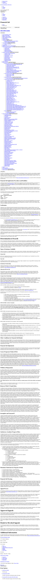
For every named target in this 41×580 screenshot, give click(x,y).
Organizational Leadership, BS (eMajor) (12, 71)
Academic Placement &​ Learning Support (9, 45)
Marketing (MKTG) (7, 146)
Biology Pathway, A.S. (10, 81)
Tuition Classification (7, 43)
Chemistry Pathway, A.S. (10, 83)
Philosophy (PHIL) (7, 151)
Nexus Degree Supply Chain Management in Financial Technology (17, 78)
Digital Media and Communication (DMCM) (11, 126)
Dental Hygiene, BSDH (10, 66)
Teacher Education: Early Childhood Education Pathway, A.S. (16, 106)
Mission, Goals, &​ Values (6, 36)
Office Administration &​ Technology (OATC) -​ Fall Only (13, 149)
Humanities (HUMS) (7, 141)
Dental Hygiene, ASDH (10, 74)
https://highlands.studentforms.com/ (12, 219)
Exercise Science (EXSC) (8, 131)
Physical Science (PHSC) (8, 153)
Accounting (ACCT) (7, 114)
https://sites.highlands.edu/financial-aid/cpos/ (29, 365)
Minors (5, 110)
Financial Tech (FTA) (7, 134)
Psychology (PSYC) (7, 156)
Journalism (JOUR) (7, 143)
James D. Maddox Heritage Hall (7, 547)
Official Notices (4, 38)
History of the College (5, 35)
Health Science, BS (9, 68)
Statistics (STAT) (7, 165)
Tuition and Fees (5, 42)
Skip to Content (4, 1)
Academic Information (6, 52)
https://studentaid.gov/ (11, 183)
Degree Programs (5, 62)
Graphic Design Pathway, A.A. (11, 95)
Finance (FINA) (7, 133)
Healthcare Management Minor (11, 111)
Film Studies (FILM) (7, 132)
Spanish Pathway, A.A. (10, 103)
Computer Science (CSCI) (8, 122)
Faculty (3, 166)
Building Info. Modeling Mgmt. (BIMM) (10, 119)
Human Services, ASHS (10, 75)
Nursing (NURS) (7, 148)
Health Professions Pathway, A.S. (11, 96)
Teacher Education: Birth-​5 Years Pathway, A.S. (14, 105)
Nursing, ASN (8, 76)
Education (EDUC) (7, 128)
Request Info (4, 19)
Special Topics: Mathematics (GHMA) (10, 161)
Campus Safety (6, 48)
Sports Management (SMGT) (9, 164)
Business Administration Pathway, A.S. (12, 82)
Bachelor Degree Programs (8, 63)
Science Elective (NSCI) (8, 157)
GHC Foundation (5, 167)
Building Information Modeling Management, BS (14, 64)
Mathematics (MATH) (7, 147)
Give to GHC (4, 18)
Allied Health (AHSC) (8, 115)
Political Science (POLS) (8, 155)
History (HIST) (6, 139)
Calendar (3, 7)
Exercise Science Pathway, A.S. (11, 90)
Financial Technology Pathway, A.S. (12, 92)
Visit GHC (4, 17)
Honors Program (7, 57)
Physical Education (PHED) (8, 152)
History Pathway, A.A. (10, 97)
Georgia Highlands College (6, 34)
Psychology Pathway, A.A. (10, 100)
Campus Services (7, 49)
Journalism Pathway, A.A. (10, 98)
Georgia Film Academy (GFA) (9, 136)
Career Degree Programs (8, 73)
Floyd (3, 545)
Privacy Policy (16, 563)
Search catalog (2, 27)
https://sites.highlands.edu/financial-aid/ (23, 177)
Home (3, 24)
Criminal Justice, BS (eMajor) (11, 65)
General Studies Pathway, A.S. (11, 93)
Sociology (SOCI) (7, 158)
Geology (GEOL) (7, 135)
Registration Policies (7, 59)
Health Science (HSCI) (8, 137)
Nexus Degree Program (8, 77)
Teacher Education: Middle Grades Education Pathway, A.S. (16, 107)
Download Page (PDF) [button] (6, 573)
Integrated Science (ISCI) (8, 142)
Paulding (3, 549)
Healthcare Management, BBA (11, 69)
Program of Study (7, 58)
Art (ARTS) (6, 116)
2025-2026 (5, 30)
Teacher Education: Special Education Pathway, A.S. (14, 109)
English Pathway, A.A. (10, 89)
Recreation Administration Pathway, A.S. (12, 101)
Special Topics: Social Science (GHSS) (10, 163)
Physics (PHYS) (7, 154)
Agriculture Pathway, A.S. (10, 80)
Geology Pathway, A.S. (10, 94)
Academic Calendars (5, 39)
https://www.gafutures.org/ (29, 290)
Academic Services (7, 47)
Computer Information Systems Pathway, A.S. (13, 85)
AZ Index (4, 2)
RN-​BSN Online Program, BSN (11, 72)
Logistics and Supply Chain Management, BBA (14, 70)
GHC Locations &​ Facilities (6, 37)
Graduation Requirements (8, 56)
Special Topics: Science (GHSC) (9, 162)
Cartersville (4, 546)
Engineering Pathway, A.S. (10, 88)
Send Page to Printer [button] (5, 570)
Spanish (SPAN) (7, 159)
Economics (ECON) (7, 127)
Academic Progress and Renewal (9, 53)
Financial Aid (4, 44)
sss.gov (20, 287)
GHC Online (4, 550)
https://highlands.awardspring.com (10, 267)
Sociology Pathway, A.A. (10, 102)
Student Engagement (7, 50)
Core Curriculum (5, 61)
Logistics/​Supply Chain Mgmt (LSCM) (10, 144)
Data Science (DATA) (7, 124)
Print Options (3, 32)
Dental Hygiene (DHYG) (8, 125)
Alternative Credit (7, 54)
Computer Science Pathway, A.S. (11, 86)
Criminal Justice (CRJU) (8, 123)
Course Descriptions (5, 113)
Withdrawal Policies (7, 60)
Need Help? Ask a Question (4, 561)
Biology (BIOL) (7, 118)
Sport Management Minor (10, 112)
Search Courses (4, 169)
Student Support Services (8, 51)
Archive (3, 8)
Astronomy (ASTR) (7, 117)
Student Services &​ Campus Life (7, 46)
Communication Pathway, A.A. (11, 84)
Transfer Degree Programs (8, 79)
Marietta (3, 548)
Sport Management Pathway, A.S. (11, 104)
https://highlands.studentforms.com (11, 491)
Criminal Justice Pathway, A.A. (11, 87)
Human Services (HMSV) (8, 140)
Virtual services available (4, 555)
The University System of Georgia (7, 168)
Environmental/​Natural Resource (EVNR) (11, 130)
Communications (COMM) (8, 121)
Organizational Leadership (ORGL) (10, 150)
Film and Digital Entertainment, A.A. (12, 91)
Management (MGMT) (8, 145)
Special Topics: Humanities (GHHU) (10, 160)
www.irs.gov (25, 229)
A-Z (3, 6)
